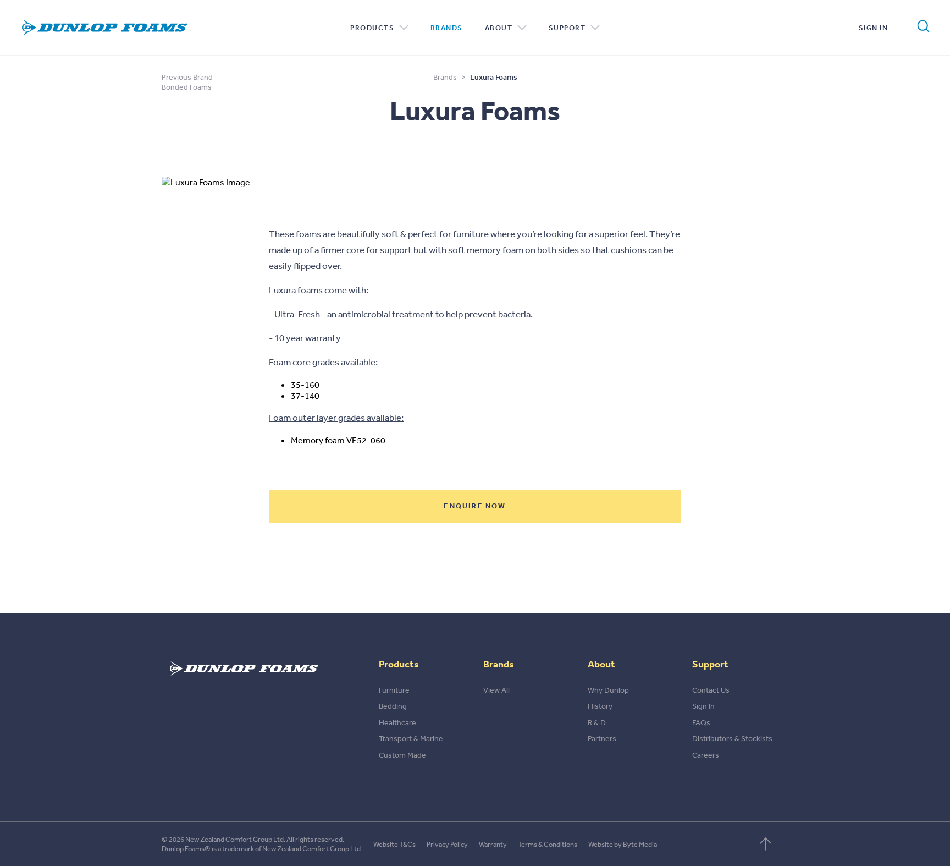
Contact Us (711, 690)
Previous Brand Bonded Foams (187, 82)
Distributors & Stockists (732, 738)
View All (496, 690)
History (600, 706)
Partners (602, 738)
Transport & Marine (411, 738)
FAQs (701, 722)
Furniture (394, 690)
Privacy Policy (447, 844)
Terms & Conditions (547, 844)
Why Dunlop (608, 690)
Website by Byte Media (622, 844)
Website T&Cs (394, 844)
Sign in (873, 27)
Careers (705, 755)
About (500, 27)
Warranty (493, 844)
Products (373, 27)
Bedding (393, 706)
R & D (597, 722)
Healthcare (397, 722)
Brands (446, 27)
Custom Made (402, 755)
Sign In (703, 706)
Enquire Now (475, 506)
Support (568, 27)
